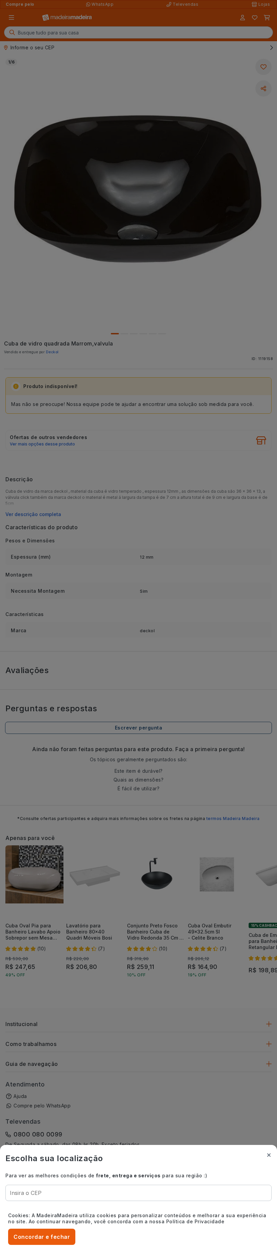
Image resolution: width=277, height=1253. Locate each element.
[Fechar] (269, 1155)
